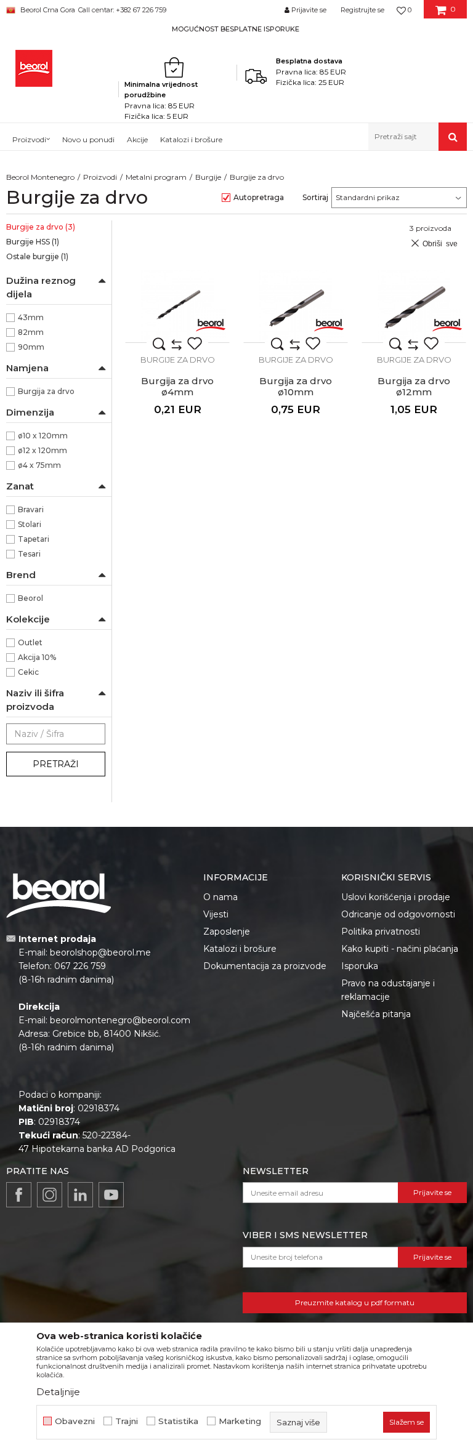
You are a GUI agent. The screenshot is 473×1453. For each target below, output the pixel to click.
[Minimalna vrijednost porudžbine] (177, 67)
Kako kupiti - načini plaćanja (399, 948)
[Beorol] (210, 323)
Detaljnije (58, 1392)
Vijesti (215, 914)
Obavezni (75, 1421)
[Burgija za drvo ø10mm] (295, 306)
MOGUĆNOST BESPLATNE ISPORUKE (235, 29)
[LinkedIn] (80, 1195)
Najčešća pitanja (376, 1014)
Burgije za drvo (40, 226)
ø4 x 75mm (39, 465)
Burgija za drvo (46, 391)
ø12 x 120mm (42, 450)
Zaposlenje (226, 931)
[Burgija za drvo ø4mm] (177, 306)
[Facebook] (19, 1195)
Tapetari (33, 539)
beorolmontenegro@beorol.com (120, 1020)
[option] (236, 28)
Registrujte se (362, 10)
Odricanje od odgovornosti (398, 914)
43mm (31, 317)
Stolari (29, 524)
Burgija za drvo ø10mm (295, 387)
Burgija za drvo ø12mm (414, 387)
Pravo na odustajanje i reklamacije (388, 990)
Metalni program (156, 177)
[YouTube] (111, 1195)
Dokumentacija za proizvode (264, 966)
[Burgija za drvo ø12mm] (414, 306)
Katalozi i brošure (240, 948)
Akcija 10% (37, 657)
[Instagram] (50, 1195)
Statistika (178, 1421)
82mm (31, 332)
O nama (220, 897)
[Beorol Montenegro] (33, 68)
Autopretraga (258, 197)
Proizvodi (100, 177)
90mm (31, 347)
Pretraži (56, 764)
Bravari (31, 509)
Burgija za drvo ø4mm (177, 387)
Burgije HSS (32, 241)
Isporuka (359, 966)
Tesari (29, 553)
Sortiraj (315, 197)
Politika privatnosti (380, 931)
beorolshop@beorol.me (100, 952)
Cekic (28, 672)
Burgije (208, 177)
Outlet (30, 642)
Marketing (240, 1421)
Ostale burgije (37, 256)
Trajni (126, 1421)
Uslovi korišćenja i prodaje (395, 897)
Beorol (30, 598)
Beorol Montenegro (40, 177)
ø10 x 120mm (43, 435)
